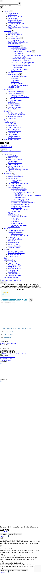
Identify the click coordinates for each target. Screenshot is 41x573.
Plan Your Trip (12, 261)
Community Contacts (14, 247)
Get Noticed (15, 220)
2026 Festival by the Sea (15, 254)
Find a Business (12, 272)
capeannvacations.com (14, 268)
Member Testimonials (14, 185)
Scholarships (19, 194)
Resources (7, 228)
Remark (16, 549)
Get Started (14, 218)
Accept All (18, 534)
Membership (7, 173)
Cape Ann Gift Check (14, 275)
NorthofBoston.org (5, 360)
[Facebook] (1, 143)
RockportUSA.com (6, 358)
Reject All (11, 534)
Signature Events (13, 256)
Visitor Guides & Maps (15, 265)
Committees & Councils (15, 163)
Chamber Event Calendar (15, 251)
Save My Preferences (14, 570)
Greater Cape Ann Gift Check (20, 235)
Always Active (18, 540)
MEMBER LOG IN (6, 147)
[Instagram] (3, 143)
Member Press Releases (15, 239)
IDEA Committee (16, 208)
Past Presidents (12, 161)
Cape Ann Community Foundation (18, 170)
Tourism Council (16, 211)
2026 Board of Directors (15, 159)
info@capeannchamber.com (8, 343)
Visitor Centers (12, 168)
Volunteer (10, 213)
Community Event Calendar (16, 253)
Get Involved (15, 221)
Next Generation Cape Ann (19, 209)
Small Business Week (14, 164)
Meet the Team (12, 157)
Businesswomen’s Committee (20, 201)
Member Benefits (13, 178)
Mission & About (13, 156)
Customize (4, 534)
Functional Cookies (8, 549)
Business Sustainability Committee (21, 199)
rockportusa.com (13, 270)
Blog (5, 258)
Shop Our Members (17, 234)
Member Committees (14, 187)
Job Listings (11, 241)
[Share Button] (31, 300)
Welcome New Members (15, 176)
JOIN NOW (3, 145)
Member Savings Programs (19, 225)
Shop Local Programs (14, 232)
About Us (7, 154)
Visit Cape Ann (8, 260)
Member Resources (13, 215)
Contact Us (11, 171)
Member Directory (13, 175)
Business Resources (14, 242)
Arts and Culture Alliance (19, 190)
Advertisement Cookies (9, 563)
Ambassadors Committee (19, 189)
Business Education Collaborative (21, 192)
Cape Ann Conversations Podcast (18, 183)
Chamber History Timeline (16, 166)
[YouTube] (8, 143)
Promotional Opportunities (19, 216)
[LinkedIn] (6, 143)
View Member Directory (11, 277)
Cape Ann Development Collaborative (23, 202)
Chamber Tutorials (17, 223)
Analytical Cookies (7, 556)
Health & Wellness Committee (20, 206)
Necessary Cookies (7, 540)
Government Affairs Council (20, 204)
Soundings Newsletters (14, 246)
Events (6, 249)
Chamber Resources (14, 244)
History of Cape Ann (14, 267)
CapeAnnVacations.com (7, 357)
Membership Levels (14, 180)
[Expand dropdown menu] (11, 154)
